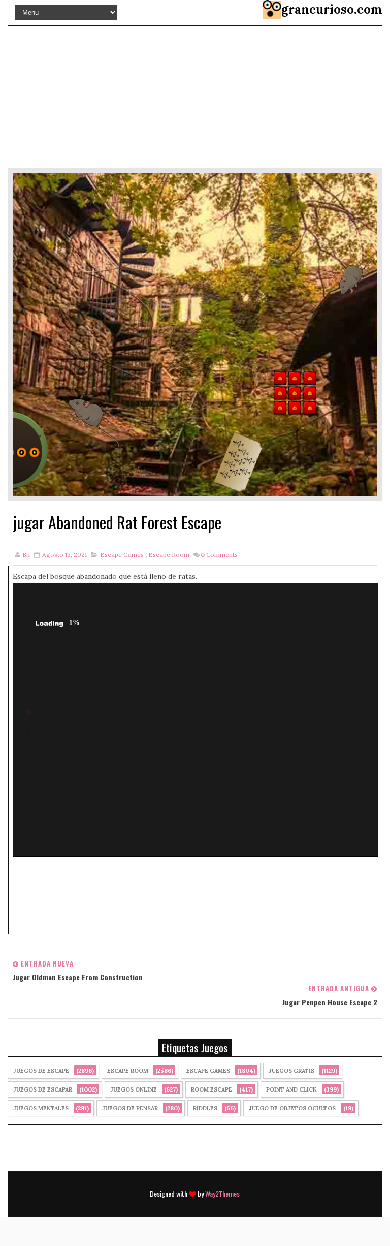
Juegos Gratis (291, 1070)
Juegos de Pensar (130, 1108)
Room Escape (211, 1089)
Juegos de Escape (41, 1070)
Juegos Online (133, 1089)
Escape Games (122, 554)
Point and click (291, 1089)
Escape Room (168, 554)
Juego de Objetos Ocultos (292, 1108)
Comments (219, 554)
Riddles (205, 1108)
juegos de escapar (42, 1089)
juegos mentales (41, 1108)
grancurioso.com (331, 9)
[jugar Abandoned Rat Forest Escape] (195, 333)
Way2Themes (222, 1193)
